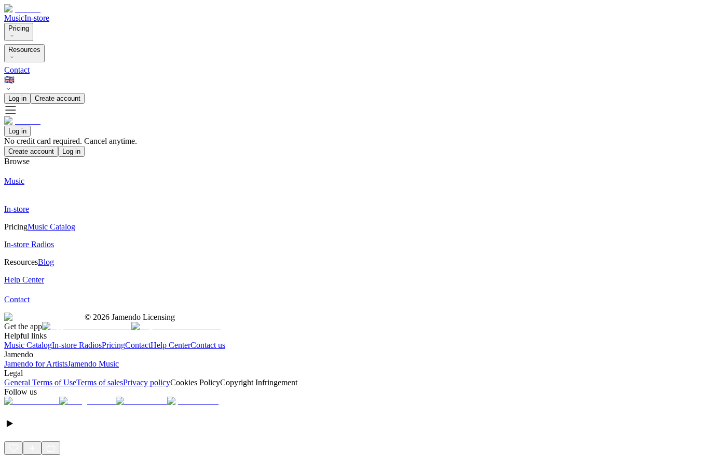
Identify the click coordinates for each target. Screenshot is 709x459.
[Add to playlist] (32, 448)
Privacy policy (146, 382)
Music (14, 18)
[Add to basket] (51, 448)
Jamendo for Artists (35, 363)
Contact (17, 69)
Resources (24, 49)
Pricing (18, 28)
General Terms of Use (40, 382)
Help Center (170, 345)
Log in (17, 98)
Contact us (207, 345)
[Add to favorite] (13, 448)
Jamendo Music (93, 363)
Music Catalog (28, 345)
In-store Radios (77, 345)
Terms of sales (99, 382)
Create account (57, 98)
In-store (36, 18)
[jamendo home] (22, 8)
